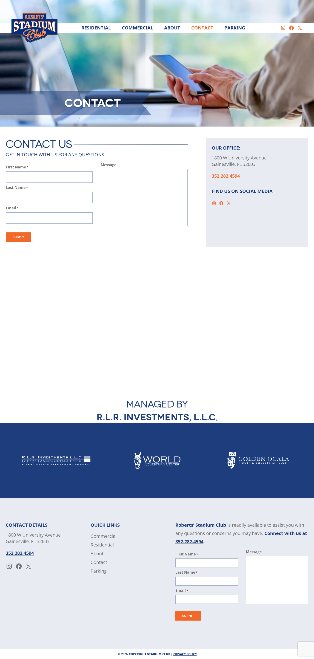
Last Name (17, 187)
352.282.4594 (226, 176)
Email (12, 208)
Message (108, 164)
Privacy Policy (185, 654)
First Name (17, 167)
